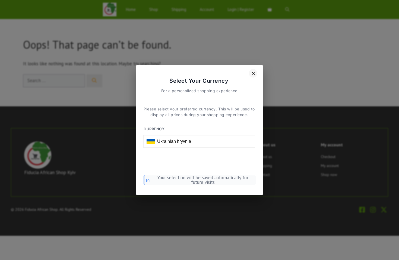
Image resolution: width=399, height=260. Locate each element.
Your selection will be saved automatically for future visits (202, 180)
